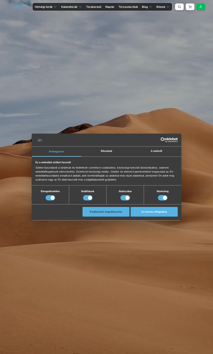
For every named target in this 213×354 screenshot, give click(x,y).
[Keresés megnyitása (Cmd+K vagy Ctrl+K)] (179, 6)
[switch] (88, 197)
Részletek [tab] (106, 151)
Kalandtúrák (69, 6)
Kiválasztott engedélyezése (106, 211)
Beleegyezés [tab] (56, 151)
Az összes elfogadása (154, 211)
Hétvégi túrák (44, 6)
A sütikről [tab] (156, 151)
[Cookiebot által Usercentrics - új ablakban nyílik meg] (163, 139)
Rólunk (160, 6)
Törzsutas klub (128, 6)
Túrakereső (93, 6)
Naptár (109, 6)
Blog (145, 6)
